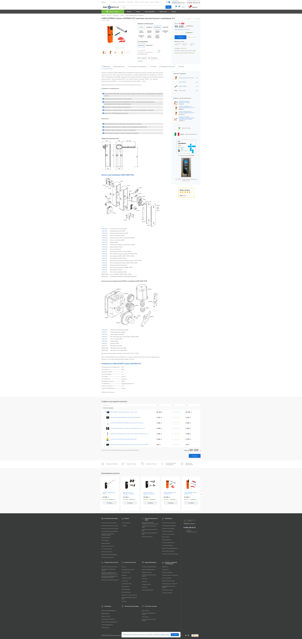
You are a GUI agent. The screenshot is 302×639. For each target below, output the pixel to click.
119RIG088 (104, 247)
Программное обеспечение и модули (149, 575)
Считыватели (125, 580)
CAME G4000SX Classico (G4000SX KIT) (190, 493)
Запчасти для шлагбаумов (168, 551)
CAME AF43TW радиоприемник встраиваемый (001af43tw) (125, 417)
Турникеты (124, 601)
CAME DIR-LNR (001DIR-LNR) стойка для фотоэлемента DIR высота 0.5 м (129, 433)
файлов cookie (165, 634)
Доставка (142, 2)
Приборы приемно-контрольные (170, 575)
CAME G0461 (182, 90)
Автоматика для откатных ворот (109, 522)
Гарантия (136, 2)
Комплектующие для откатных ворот (149, 526)
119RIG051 (104, 336)
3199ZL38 (104, 272)
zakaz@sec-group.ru (189, 523)
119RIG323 (104, 258)
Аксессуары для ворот (147, 536)
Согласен (174, 634)
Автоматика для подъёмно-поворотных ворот (108, 534)
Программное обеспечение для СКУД (129, 598)
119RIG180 (104, 253)
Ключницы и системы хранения (129, 595)
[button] (167, 2)
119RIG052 (104, 339)
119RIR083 (104, 265)
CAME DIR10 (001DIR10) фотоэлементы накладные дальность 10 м (127, 428)
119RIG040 (104, 231)
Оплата (146, 2)
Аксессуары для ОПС (167, 592)
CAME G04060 (183, 86)
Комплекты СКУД (126, 572)
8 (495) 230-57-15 (178, 3)
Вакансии (157, 2)
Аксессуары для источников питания (148, 620)
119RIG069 (104, 240)
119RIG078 (104, 244)
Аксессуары (145, 587)
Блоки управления (105, 537)
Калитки (124, 566)
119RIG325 (104, 260)
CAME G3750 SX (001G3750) (186, 78)
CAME (159, 50)
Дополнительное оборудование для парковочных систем (109, 577)
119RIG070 (104, 242)
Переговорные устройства (108, 619)
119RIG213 (104, 256)
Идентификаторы (126, 589)
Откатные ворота (126, 522)
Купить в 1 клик (192, 37)
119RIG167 (104, 251)
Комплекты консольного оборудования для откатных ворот (150, 523)
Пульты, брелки (105, 540)
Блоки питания (145, 610)
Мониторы (144, 581)
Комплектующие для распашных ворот (149, 530)
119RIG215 (104, 343)
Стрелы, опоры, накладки (168, 534)
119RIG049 (104, 334)
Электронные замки (126, 578)
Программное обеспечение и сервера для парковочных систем (109, 573)
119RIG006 (104, 228)
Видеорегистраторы (147, 572)
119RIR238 (104, 267)
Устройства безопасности (107, 546)
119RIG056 (104, 235)
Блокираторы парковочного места (109, 579)
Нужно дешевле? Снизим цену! (182, 29)
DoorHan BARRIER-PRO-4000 (109, 493)
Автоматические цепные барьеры (170, 554)
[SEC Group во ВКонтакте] (186, 635)
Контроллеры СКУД (126, 583)
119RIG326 (104, 263)
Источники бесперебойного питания (149, 614)
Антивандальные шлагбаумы (169, 525)
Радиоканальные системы (168, 580)
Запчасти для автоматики (107, 557)
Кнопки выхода (125, 586)
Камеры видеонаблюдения (148, 569)
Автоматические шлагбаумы (169, 522)
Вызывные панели (105, 616)
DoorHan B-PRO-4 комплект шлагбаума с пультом (129, 494)
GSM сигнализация (166, 578)
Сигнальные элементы (106, 548)
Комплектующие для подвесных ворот (149, 533)
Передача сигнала (146, 584)
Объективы (144, 578)
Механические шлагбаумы (168, 528)
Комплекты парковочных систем (109, 566)
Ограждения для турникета (128, 569)
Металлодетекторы (126, 592)
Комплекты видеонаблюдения (149, 566)
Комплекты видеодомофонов (108, 610)
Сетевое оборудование (147, 590)
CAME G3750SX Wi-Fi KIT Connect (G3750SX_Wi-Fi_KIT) (186, 107)
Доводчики (124, 575)
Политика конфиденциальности (191, 531)
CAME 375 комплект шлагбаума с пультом (184, 102)
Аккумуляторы (145, 616)
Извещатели (165, 566)
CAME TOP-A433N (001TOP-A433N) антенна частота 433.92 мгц (127, 423)
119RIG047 (104, 332)
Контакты (152, 2)
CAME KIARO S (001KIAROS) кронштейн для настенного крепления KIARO (129, 444)
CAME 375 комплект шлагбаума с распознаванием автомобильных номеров (186, 118)
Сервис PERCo (130, 2)
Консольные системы (106, 551)
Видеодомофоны (105, 613)
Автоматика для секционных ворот (109, 528)
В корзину (194, 456)
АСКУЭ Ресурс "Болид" (167, 590)
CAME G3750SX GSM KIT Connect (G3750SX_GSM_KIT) (186, 112)
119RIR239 (104, 269)
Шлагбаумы (111, 392)
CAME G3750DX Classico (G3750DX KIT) (170, 493)
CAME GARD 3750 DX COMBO (131, 353)
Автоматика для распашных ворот (109, 525)
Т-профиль (124, 525)
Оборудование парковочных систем (108, 570)
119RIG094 (104, 341)
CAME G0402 (182, 82)
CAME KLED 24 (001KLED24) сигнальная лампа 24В (123, 439)
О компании (113, 2)
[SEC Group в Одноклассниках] (188, 635)
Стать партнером (121, 2)
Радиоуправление (105, 543)
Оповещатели (165, 569)
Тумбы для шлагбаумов (167, 531)
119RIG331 (104, 345)
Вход (183, 7)
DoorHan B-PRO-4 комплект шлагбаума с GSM (149, 494)
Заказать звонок (175, 0)
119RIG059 (104, 237)
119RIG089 (104, 249)
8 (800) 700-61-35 (193, 3)
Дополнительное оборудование (109, 554)
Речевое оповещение (167, 572)
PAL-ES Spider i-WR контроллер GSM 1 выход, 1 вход (123, 412)
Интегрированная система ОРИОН (168, 587)
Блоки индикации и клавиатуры (169, 583)
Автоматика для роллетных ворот (109, 531)
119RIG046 (104, 233)
